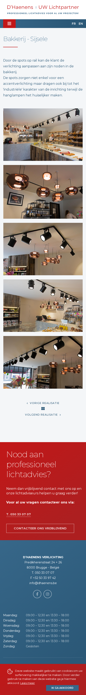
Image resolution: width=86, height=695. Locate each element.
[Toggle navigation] (9, 23)
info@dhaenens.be (43, 583)
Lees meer (27, 683)
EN (81, 23)
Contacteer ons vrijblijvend (40, 528)
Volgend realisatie (42, 414)
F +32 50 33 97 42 (43, 578)
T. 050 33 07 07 (18, 514)
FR (74, 23)
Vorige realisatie (44, 403)
